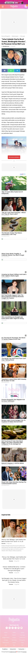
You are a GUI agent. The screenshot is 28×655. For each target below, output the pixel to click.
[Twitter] (13, 628)
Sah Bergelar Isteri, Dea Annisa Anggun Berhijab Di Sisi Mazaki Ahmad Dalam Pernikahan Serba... (14, 580)
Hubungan (22, 36)
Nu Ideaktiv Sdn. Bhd (13, 651)
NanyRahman (6, 46)
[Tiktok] (15, 628)
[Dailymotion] (21, 628)
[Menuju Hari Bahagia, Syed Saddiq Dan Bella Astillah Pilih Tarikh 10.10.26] (14, 528)
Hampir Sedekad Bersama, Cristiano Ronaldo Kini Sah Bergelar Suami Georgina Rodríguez (14, 568)
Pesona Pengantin (6, 36)
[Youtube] (18, 628)
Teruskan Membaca (14, 157)
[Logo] (14, 6)
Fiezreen (4, 543)
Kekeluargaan (15, 36)
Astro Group (24, 651)
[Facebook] (7, 628)
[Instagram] (10, 628)
